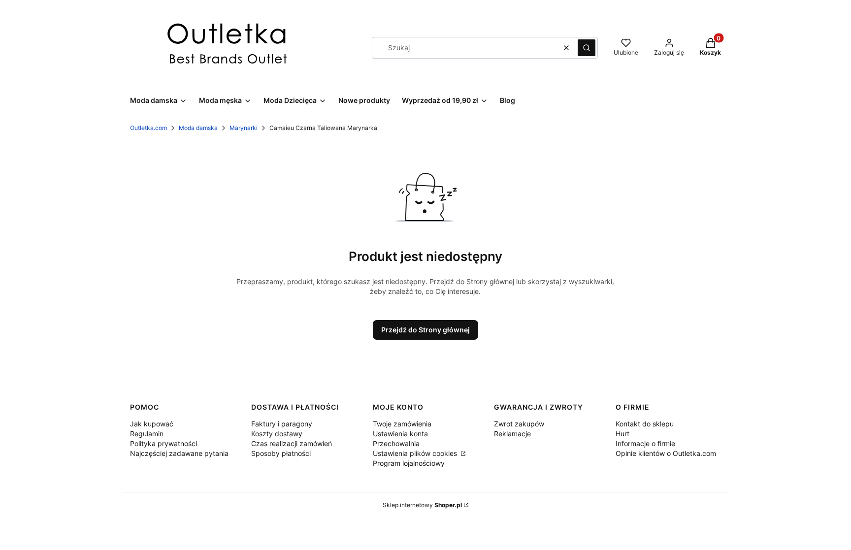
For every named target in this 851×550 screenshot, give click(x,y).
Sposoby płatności (281, 453)
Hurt (622, 433)
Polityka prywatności (163, 443)
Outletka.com (148, 127)
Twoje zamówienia (402, 424)
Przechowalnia (396, 443)
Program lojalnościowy (409, 463)
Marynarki (243, 127)
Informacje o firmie (645, 443)
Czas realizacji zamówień (291, 443)
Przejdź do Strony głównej (425, 329)
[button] (586, 47)
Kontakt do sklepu (645, 424)
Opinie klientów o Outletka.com (666, 453)
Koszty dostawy (276, 433)
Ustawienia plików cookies (416, 453)
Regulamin (147, 433)
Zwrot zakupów (519, 424)
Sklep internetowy (422, 505)
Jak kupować (151, 424)
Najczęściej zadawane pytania (179, 453)
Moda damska (198, 127)
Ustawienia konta (400, 433)
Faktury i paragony (281, 424)
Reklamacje (512, 433)
